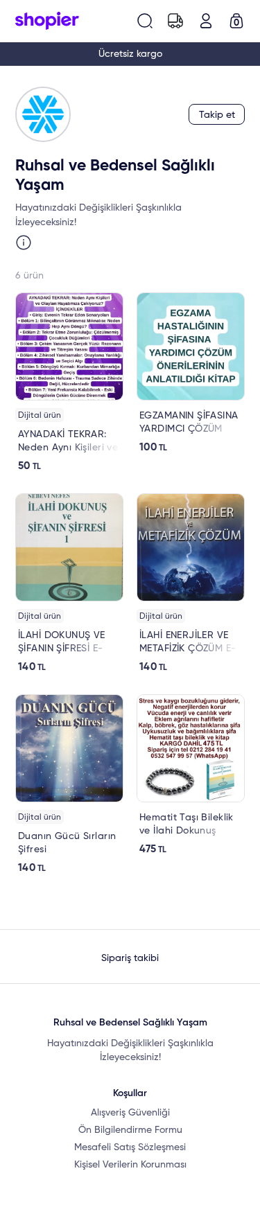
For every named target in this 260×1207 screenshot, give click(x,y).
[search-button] (145, 20)
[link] (69, 382)
